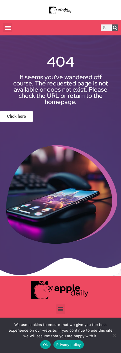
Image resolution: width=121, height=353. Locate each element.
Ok (45, 344)
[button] (7, 27)
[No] (114, 335)
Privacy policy (68, 344)
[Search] (115, 27)
